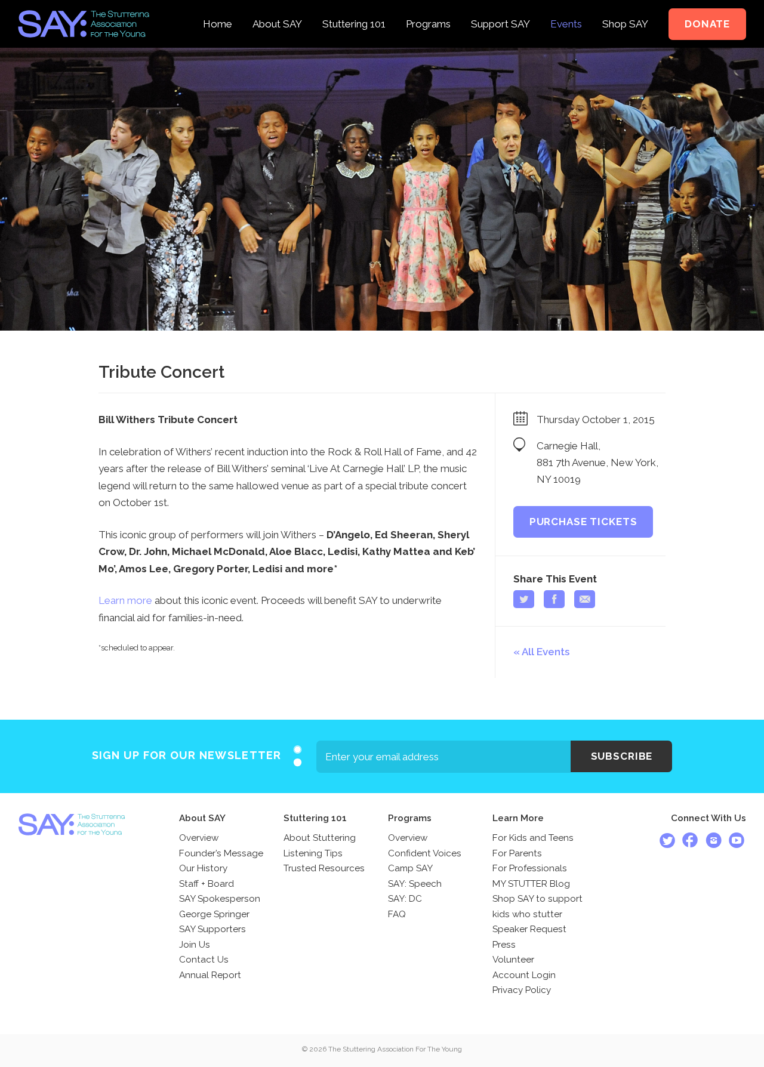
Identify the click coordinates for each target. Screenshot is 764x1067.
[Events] (566, 8)
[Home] (217, 8)
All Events (545, 652)
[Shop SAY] (625, 8)
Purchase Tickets (583, 522)
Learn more (125, 600)
